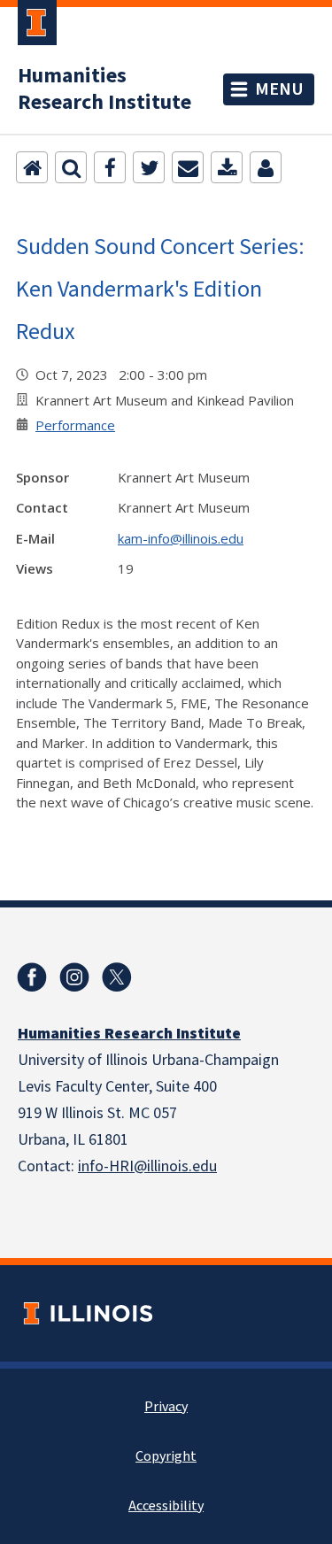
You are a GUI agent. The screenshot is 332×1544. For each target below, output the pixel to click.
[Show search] (71, 167)
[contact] (266, 167)
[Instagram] (74, 977)
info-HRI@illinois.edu (147, 1166)
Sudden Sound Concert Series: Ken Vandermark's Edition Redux (160, 288)
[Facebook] (110, 167)
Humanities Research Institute (104, 89)
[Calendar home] (32, 167)
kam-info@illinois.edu (180, 538)
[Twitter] (149, 167)
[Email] (188, 167)
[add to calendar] (227, 167)
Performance (75, 425)
